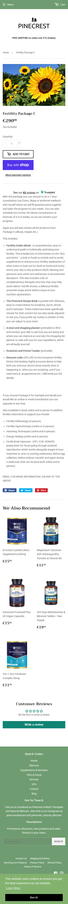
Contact (34, 788)
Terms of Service (32, 866)
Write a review (34, 724)
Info (34, 784)
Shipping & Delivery (40, 858)
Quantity (8, 136)
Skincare (34, 765)
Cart (62, 4)
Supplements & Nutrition (34, 770)
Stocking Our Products (15, 862)
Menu (10, 4)
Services (34, 779)
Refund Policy (55, 862)
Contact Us (21, 858)
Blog (34, 793)
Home (6, 52)
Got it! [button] (34, 897)
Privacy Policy (37, 862)
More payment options (18, 174)
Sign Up (58, 841)
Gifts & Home (34, 774)
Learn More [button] (13, 888)
